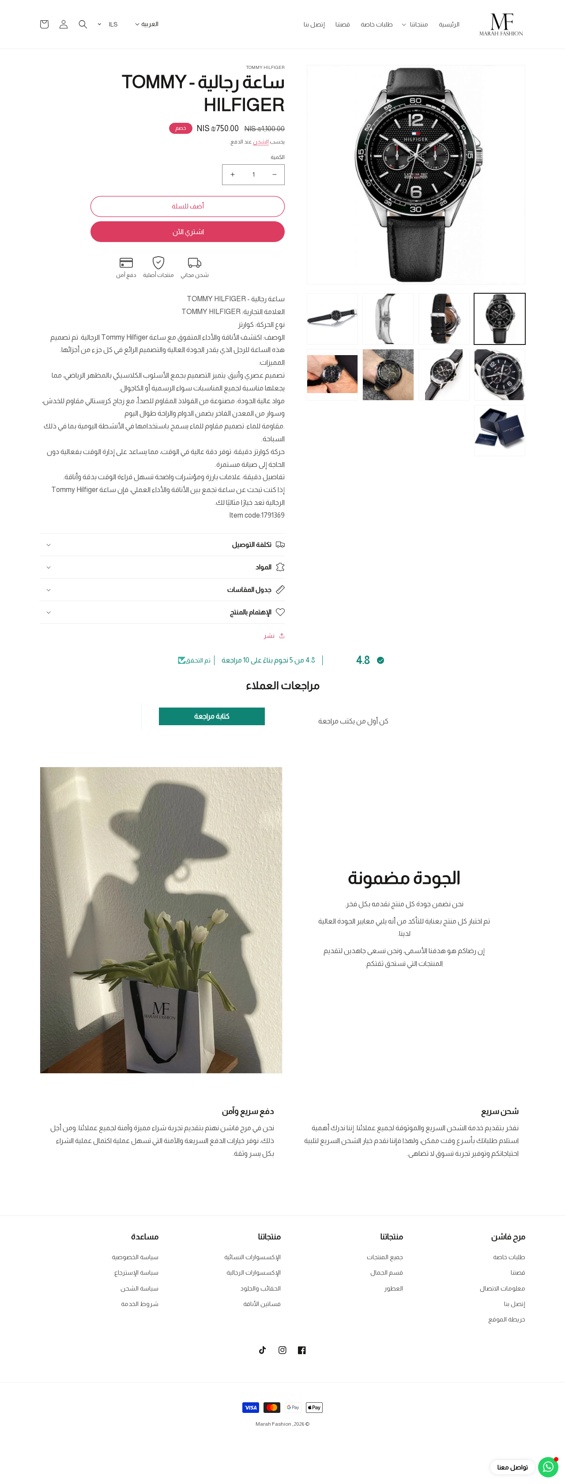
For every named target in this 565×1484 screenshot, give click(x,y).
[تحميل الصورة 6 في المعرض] (444, 374)
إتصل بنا (514, 1303)
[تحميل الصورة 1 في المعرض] (499, 318)
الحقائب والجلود (261, 1288)
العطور (393, 1288)
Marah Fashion (273, 1424)
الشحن (261, 142)
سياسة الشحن (139, 1288)
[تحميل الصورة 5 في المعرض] (499, 374)
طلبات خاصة (509, 1257)
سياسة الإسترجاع (136, 1272)
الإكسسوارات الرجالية (253, 1272)
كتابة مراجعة (212, 716)
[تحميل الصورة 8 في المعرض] (332, 374)
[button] (415, 24)
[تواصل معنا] (548, 1467)
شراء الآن (187, 231)
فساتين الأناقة (262, 1303)
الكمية (278, 157)
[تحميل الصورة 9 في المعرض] (499, 430)
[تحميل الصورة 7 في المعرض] (388, 374)
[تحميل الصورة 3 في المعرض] (388, 318)
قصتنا (518, 1272)
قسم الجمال (386, 1272)
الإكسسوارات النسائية (252, 1257)
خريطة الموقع (506, 1319)
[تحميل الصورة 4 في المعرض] (332, 318)
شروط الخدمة (139, 1303)
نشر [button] (269, 635)
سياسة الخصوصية (135, 1257)
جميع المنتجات (385, 1257)
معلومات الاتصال (502, 1288)
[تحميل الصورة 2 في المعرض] (444, 318)
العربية (149, 23)
